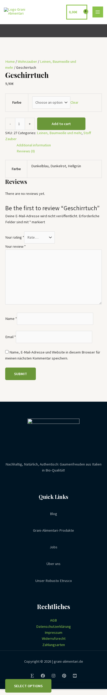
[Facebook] (43, 676)
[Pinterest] (64, 676)
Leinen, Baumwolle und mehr (59, 133)
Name (11, 318)
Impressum (53, 632)
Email (10, 336)
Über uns (53, 563)
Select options (28, 685)
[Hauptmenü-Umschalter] (97, 12)
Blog (53, 513)
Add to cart (61, 123)
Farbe (16, 102)
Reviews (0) (26, 151)
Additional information (34, 145)
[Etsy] (32, 676)
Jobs (53, 547)
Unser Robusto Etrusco (53, 580)
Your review (15, 246)
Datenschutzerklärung (53, 626)
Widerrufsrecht (53, 638)
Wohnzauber (27, 61)
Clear (74, 102)
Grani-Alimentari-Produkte (53, 530)
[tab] (59, 145)
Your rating (14, 237)
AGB (53, 620)
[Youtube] (75, 676)
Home (10, 61)
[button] (100, 30)
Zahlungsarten (53, 644)
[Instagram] (53, 676)
